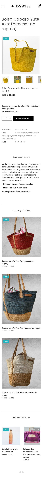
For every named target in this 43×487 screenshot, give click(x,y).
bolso (17, 132)
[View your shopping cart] (38, 6)
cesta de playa (18, 136)
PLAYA (24, 129)
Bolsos (18, 129)
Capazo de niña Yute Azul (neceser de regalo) (21, 328)
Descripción (17, 157)
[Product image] (21, 237)
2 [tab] (23, 472)
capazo (24, 132)
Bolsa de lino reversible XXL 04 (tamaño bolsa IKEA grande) (31, 453)
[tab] (17, 157)
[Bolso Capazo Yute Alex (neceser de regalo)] (15, 142)
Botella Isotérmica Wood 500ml (10, 450)
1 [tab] (20, 472)
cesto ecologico (9, 139)
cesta (30, 132)
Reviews (27, 157)
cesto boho (31, 136)
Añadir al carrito (23, 118)
